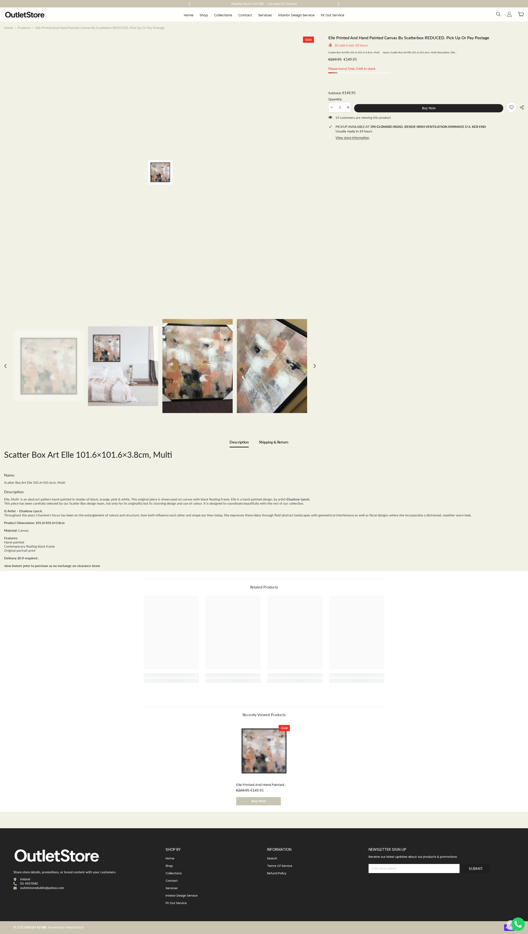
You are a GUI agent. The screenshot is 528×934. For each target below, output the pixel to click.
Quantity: (335, 99)
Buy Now (429, 108)
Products (24, 28)
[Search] (498, 14)
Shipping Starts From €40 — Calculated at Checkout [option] (264, 3)
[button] (5, 366)
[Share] (520, 107)
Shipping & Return (273, 442)
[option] (160, 172)
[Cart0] (521, 14)
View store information (352, 137)
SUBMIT (476, 868)
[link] (511, 107)
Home (8, 28)
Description (239, 442)
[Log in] (509, 14)
